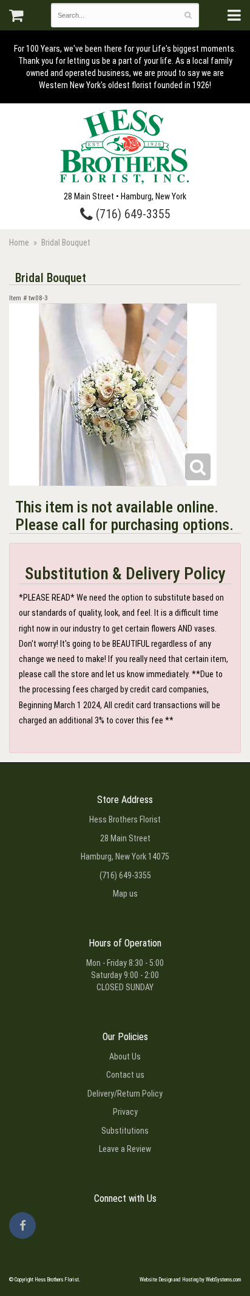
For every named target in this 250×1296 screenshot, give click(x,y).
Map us (125, 893)
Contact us (125, 1075)
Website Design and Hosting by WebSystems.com (190, 1280)
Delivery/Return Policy (125, 1093)
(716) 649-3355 (132, 214)
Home (19, 242)
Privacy (125, 1112)
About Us (125, 1056)
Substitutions (125, 1131)
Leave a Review (125, 1149)
